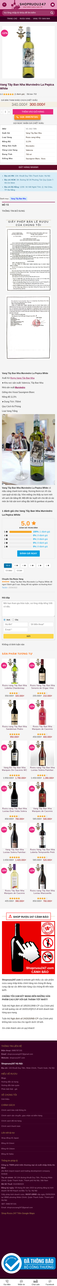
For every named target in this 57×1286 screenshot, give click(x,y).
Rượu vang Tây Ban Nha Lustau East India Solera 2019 (14, 810)
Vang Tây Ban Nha (41, 19)
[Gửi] (51, 12)
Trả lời (4, 588)
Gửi (28, 636)
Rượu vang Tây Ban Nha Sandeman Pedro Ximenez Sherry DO (14, 728)
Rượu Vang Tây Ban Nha (22, 378)
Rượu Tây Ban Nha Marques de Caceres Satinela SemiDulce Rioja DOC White (14, 892)
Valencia (29, 150)
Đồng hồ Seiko (7, 1154)
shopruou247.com (17, 1058)
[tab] (28, 205)
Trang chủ (12, 19)
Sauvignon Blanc (33, 159)
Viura (43, 159)
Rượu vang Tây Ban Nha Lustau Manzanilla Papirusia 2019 (42, 892)
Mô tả (5, 205)
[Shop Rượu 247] (28, 4)
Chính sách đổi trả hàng (11, 1121)
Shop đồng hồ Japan (10, 1138)
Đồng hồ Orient (7, 1143)
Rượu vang (25, 19)
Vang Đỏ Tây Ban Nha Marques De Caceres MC (14, 768)
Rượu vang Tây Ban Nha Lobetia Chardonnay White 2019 (14, 686)
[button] (53, 5)
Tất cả (8, 565)
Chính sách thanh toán (10, 1126)
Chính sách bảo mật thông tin (13, 1110)
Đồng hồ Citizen (8, 1149)
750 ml (29, 154)
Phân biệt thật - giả (9, 1089)
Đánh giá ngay (28, 553)
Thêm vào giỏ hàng (33, 112)
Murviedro (30, 146)
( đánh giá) (19, 94)
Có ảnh (19, 571)
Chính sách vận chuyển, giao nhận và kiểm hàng (21, 1115)
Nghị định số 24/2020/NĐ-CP (24, 1018)
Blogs (3, 1078)
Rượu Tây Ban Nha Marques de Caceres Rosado (42, 728)
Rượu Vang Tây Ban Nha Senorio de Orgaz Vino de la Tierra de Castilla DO (42, 686)
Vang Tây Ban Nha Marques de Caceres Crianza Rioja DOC (42, 810)
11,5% (28, 142)
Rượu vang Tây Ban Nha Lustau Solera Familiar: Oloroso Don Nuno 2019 (42, 769)
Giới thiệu (5, 1099)
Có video (9, 571)
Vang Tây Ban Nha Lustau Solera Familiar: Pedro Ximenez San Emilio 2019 (14, 851)
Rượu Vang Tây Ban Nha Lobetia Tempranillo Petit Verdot (42, 851)
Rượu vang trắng (33, 137)
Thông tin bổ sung (13, 211)
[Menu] (4, 5)
